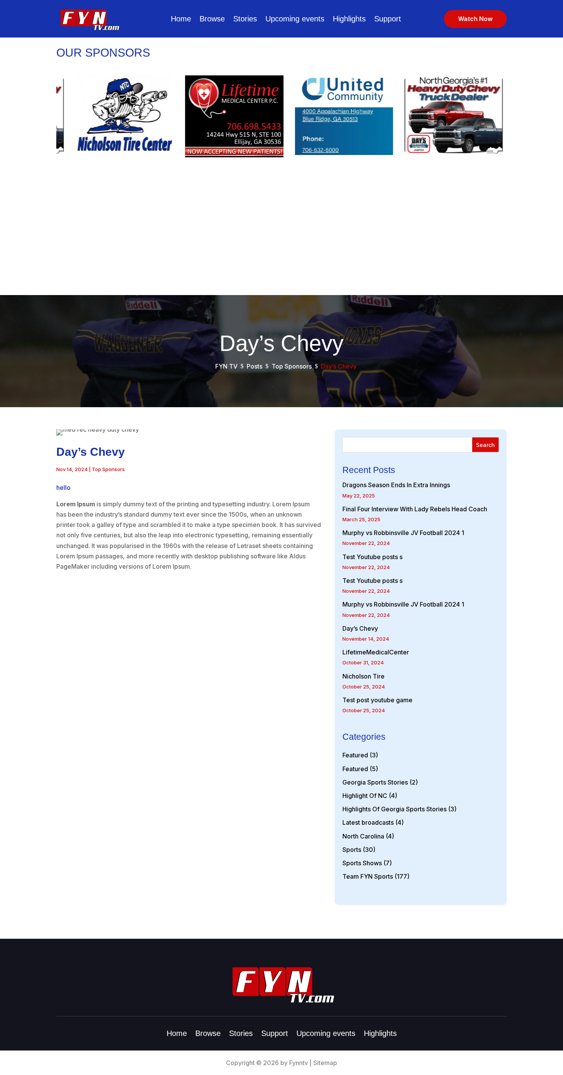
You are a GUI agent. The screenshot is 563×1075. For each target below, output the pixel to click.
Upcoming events (294, 19)
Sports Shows (362, 863)
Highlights (349, 19)
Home (181, 19)
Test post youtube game (377, 700)
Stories (245, 19)
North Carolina (363, 836)
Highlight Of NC (364, 795)
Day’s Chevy (360, 628)
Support (387, 19)
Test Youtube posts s (372, 557)
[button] (520, 118)
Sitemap (325, 1063)
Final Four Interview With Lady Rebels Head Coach (414, 509)
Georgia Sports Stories (375, 782)
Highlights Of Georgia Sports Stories (394, 809)
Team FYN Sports (367, 876)
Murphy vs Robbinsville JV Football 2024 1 (403, 533)
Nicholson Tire (363, 676)
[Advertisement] (281, 237)
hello (63, 487)
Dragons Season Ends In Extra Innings (396, 485)
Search (485, 445)
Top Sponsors (108, 469)
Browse (212, 19)
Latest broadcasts (368, 822)
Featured (355, 755)
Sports (351, 849)
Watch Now (475, 19)
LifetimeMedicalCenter (375, 652)
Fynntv (298, 1063)
